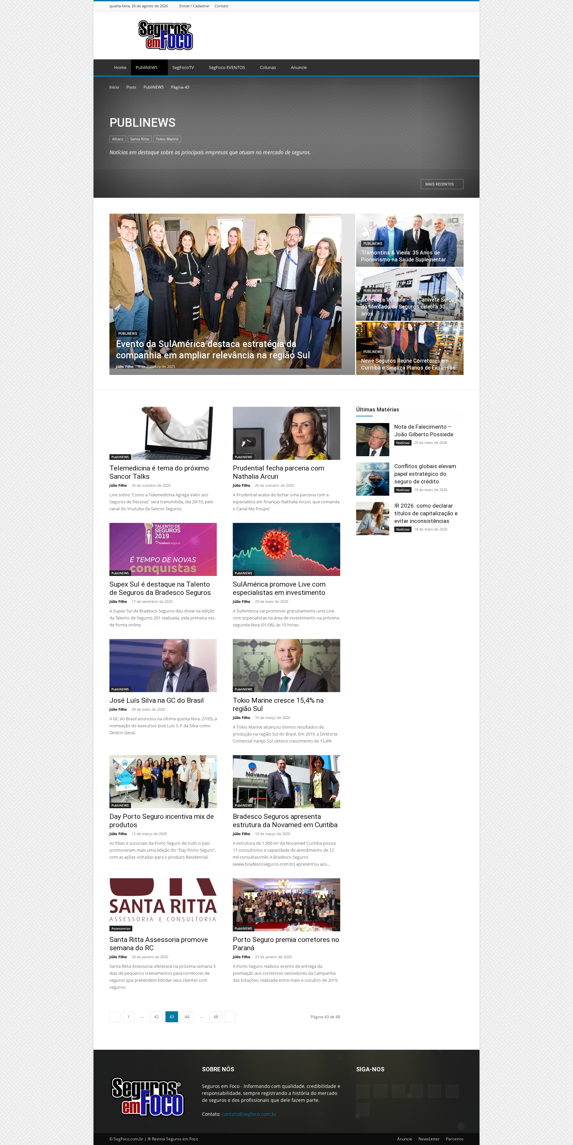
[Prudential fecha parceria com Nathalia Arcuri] (286, 433)
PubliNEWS (147, 67)
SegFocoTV (183, 67)
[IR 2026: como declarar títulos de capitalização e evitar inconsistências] (372, 518)
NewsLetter (429, 1139)
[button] (456, 68)
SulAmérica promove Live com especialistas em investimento (279, 588)
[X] (451, 5)
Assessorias (120, 928)
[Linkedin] (426, 5)
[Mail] (435, 5)
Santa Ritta (139, 138)
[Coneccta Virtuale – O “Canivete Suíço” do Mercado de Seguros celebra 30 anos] (410, 294)
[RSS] (443, 5)
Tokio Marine (167, 138)
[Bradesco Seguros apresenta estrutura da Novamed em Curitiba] (286, 781)
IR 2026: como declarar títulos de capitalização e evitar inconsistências (426, 513)
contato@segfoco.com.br (249, 1114)
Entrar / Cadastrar (194, 5)
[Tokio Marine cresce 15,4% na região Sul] (286, 665)
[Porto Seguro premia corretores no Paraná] (286, 904)
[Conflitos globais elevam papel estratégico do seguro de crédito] (372, 479)
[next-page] (230, 1016)
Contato (221, 5)
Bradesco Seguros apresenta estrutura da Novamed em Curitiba (285, 821)
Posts (131, 87)
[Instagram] (418, 5)
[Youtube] (460, 5)
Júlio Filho (125, 366)
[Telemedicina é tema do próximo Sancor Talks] (163, 433)
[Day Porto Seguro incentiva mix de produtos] (163, 781)
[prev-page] (114, 1016)
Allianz (117, 138)
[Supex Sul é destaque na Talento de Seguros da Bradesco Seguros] (163, 549)
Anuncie (299, 67)
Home (120, 67)
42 (156, 1017)
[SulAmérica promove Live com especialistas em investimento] (286, 549)
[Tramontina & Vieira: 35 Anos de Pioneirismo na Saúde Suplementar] (410, 240)
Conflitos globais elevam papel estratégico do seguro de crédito (425, 474)
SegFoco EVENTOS (227, 67)
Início (114, 87)
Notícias (403, 442)
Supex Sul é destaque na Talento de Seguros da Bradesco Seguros (160, 588)
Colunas (268, 67)
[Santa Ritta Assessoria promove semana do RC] (163, 904)
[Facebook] (410, 5)
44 (187, 1017)
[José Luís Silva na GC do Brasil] (163, 665)
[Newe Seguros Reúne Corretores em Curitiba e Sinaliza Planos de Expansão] (410, 348)
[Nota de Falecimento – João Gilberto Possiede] (372, 439)
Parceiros (455, 1139)
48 (216, 1017)
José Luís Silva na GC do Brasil (156, 700)
